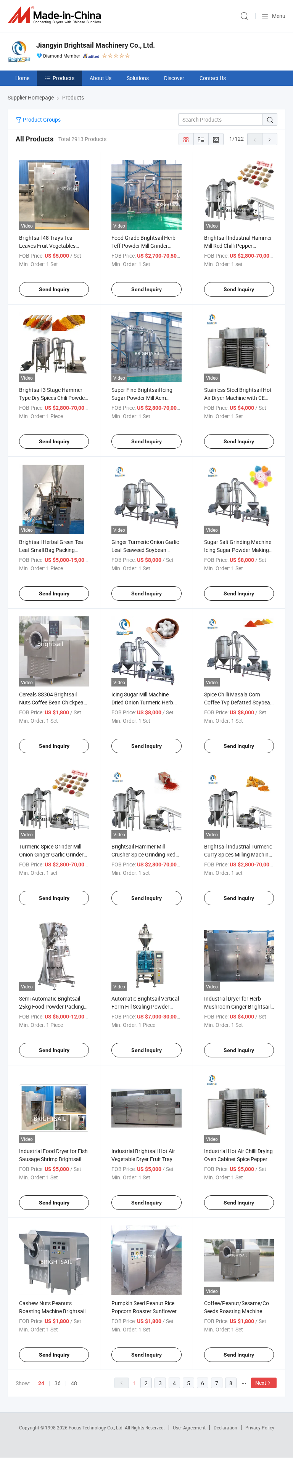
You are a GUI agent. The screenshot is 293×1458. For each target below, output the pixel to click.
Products (63, 78)
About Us (100, 78)
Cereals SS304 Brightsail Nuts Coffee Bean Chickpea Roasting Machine (51, 702)
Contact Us (213, 78)
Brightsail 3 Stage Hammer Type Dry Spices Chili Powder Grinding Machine (53, 397)
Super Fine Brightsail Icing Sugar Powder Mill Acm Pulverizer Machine (141, 397)
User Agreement (189, 1427)
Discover (174, 78)
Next (260, 1382)
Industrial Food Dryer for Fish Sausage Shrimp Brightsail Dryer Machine (53, 1159)
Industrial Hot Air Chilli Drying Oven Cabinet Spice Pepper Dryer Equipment (238, 1159)
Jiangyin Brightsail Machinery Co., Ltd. (95, 45)
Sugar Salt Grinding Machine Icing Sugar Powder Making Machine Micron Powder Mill (237, 549)
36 (58, 1383)
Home (22, 78)
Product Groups (41, 119)
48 (74, 1383)
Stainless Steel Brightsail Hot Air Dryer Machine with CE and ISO (238, 397)
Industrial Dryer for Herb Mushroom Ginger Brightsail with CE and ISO (237, 1006)
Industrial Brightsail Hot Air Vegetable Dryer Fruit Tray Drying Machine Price (143, 1159)
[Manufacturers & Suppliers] (56, 15)
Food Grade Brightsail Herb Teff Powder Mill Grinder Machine (143, 245)
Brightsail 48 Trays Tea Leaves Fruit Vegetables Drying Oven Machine (47, 245)
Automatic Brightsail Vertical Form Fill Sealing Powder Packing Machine (145, 1006)
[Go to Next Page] (269, 139)
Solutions (138, 78)
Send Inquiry (54, 289)
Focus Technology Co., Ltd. (97, 1427)
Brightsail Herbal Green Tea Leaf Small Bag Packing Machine (51, 549)
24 (41, 1383)
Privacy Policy (259, 1427)
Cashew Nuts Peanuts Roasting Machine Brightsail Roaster (52, 1311)
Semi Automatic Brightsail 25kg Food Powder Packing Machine (51, 1006)
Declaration (225, 1427)
